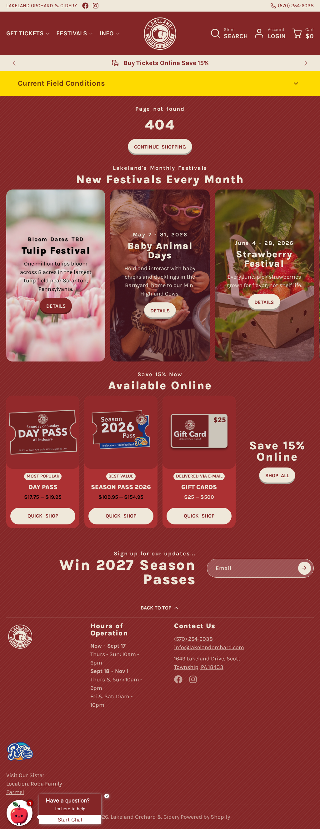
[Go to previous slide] (14, 63)
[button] (160, 83)
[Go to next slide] (306, 63)
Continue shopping (160, 147)
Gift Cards (199, 462)
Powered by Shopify (205, 816)
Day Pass (42, 462)
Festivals (71, 33)
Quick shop (43, 516)
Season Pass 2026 (121, 462)
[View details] (55, 275)
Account (269, 33)
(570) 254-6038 (296, 5)
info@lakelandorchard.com (209, 647)
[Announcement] (160, 63)
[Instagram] (96, 6)
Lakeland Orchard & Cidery (145, 816)
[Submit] (304, 568)
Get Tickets (25, 33)
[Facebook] (85, 6)
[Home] (160, 33)
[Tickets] (277, 462)
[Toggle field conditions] (296, 83)
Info (107, 33)
